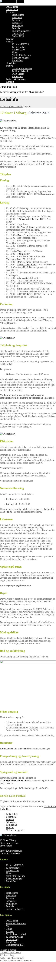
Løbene (9, 41)
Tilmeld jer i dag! (8, 87)
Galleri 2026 (12, 9)
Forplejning (17, 25)
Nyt (8, 926)
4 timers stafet (18, 49)
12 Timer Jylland (20, 71)
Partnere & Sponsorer (16, 79)
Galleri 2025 (18, 33)
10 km (15, 52)
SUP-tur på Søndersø (27, 227)
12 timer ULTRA (40, 219)
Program (10, 39)
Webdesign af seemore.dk (12, 958)
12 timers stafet (19, 47)
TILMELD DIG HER (10, 952)
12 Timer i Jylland (14, 937)
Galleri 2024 (18, 36)
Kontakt (10, 82)
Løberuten (17, 17)
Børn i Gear (17, 60)
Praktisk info (18, 15)
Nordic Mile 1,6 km (21, 55)
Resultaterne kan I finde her (13, 748)
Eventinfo (10, 12)
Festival (9, 65)
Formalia (16, 28)
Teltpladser (17, 23)
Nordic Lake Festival (22, 68)
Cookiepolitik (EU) (15, 945)
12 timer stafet (24, 219)
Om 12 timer (12, 7)
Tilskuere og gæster (21, 31)
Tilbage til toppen (8, 950)
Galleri (9, 928)
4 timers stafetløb (25, 278)
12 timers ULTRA (20, 44)
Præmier (16, 20)
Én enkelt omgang (20, 57)
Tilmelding (11, 63)
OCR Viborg (18, 73)
